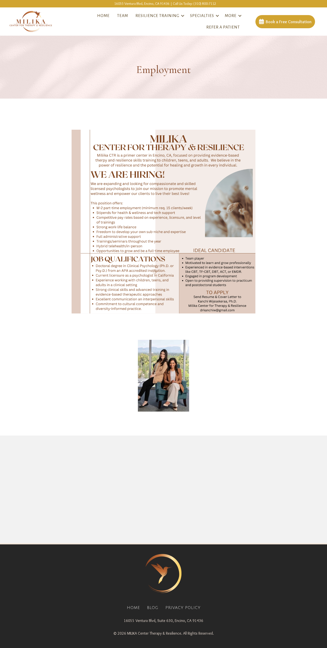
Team (122, 16)
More (231, 16)
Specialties (202, 16)
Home (103, 16)
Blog (152, 608)
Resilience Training (157, 16)
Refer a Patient (223, 27)
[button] (182, 16)
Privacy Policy (182, 608)
